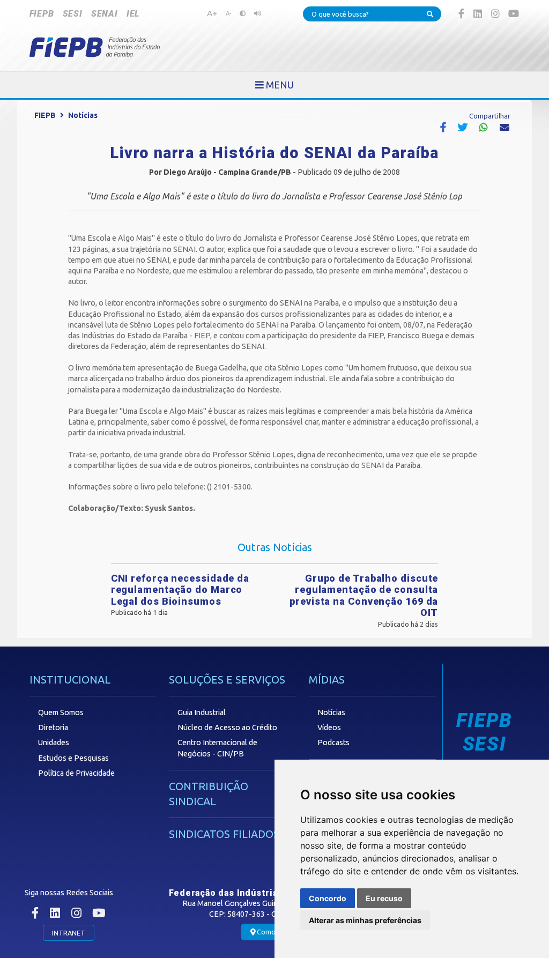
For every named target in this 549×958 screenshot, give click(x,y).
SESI (73, 14)
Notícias (83, 115)
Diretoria (53, 727)
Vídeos (329, 727)
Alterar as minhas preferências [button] (365, 920)
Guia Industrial (201, 712)
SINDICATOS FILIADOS (224, 834)
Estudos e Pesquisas (73, 758)
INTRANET (68, 933)
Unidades (53, 742)
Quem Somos (61, 712)
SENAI (104, 14)
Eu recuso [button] (384, 898)
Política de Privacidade (76, 773)
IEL (133, 14)
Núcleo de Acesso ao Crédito (227, 727)
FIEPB (41, 14)
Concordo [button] (327, 898)
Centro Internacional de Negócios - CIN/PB (217, 748)
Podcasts (333, 742)
